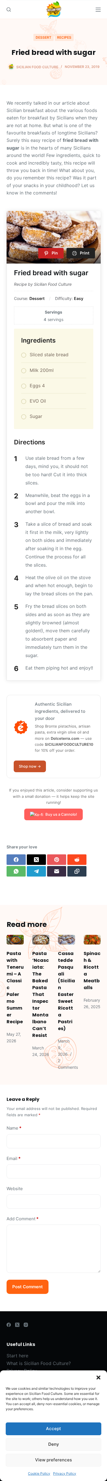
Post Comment (27, 1286)
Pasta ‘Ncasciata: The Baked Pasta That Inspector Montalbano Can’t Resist (40, 994)
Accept (53, 1428)
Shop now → (30, 766)
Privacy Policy (64, 1473)
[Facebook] (16, 859)
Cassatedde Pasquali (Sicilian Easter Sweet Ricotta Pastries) (66, 991)
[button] (98, 1377)
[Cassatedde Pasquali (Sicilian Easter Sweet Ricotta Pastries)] (66, 939)
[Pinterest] (56, 859)
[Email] (56, 871)
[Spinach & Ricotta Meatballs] (92, 939)
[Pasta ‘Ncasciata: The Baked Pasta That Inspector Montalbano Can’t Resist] (40, 939)
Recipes (64, 37)
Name (14, 1128)
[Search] (9, 9)
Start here (17, 1355)
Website (15, 1188)
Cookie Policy (39, 1473)
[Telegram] (36, 871)
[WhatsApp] (16, 871)
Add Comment (23, 1218)
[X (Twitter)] (36, 859)
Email (14, 1158)
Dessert (43, 37)
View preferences (53, 1460)
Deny (53, 1444)
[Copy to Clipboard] (76, 871)
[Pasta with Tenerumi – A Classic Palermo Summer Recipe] (15, 939)
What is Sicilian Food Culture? (39, 1363)
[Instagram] (26, 1325)
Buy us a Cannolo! (61, 814)
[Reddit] (76, 859)
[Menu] (98, 9)
